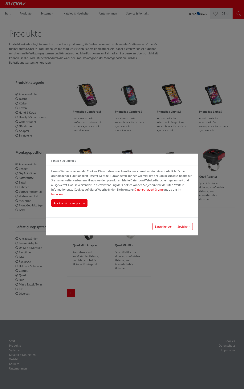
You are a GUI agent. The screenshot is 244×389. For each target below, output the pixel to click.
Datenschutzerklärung (148, 189)
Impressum (58, 194)
